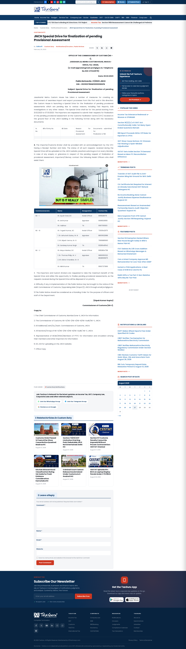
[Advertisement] (50, 75)
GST (101, 17)
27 (135, 408)
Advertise (137, 624)
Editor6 (39, 47)
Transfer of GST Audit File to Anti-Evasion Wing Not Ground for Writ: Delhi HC (134, 176)
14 (140, 399)
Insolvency (94, 628)
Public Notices (79, 46)
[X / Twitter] (48, 2)
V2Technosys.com (74, 640)
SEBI (127, 17)
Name (39, 531)
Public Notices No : (84, 81)
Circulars (115, 621)
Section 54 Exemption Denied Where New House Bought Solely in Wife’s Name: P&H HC (133, 241)
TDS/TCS (71, 628)
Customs (94, 17)
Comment (40, 505)
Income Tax (44, 17)
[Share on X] (97, 48)
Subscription (109, 2)
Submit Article (138, 621)
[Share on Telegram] (111, 48)
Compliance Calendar (120, 628)
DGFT (117, 17)
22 (145, 403)
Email (39, 540)
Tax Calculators (117, 631)
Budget (54, 17)
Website (39, 549)
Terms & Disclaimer (145, 640)
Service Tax (63, 17)
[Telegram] (64, 2)
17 (120, 403)
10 (120, 399)
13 (135, 399)
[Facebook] (45, 2)
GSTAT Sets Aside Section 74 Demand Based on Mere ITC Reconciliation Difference (134, 154)
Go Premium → (135, 100)
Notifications (116, 618)
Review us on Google (48, 407)
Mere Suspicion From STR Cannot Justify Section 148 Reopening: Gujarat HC (134, 218)
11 (125, 399)
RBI (123, 17)
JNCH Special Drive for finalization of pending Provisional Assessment (68, 38)
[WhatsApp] (61, 2)
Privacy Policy (133, 640)
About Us (137, 618)
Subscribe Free (83, 596)
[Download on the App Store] (132, 599)
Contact (136, 628)
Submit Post (134, 2)
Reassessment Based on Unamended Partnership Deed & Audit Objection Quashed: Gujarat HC (134, 208)
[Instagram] (58, 2)
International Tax (74, 631)
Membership (138, 631)
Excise (85, 17)
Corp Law (143, 17)
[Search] (98, 2)
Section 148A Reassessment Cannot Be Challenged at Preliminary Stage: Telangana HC (102, 22)
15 (144, 399)
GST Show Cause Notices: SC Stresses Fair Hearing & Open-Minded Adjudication (134, 144)
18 (125, 403)
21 (139, 403)
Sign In (146, 2)
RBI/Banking (94, 624)
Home (36, 17)
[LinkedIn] (54, 2)
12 (130, 399)
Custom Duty (44, 28)
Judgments (116, 624)
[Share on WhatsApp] (107, 48)
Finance (134, 17)
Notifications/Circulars (59, 28)
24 (120, 408)
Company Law (75, 17)
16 (149, 399)
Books (122, 2)
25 (125, 408)
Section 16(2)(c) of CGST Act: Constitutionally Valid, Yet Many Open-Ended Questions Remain (134, 125)
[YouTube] (51, 2)
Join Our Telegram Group (77, 401)
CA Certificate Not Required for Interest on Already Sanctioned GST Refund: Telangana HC (135, 187)
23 (149, 403)
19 (130, 403)
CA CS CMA (109, 17)
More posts (123, 162)
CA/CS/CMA (94, 631)
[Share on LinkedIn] (102, 48)
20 (135, 403)
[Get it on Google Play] (116, 599)
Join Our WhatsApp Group (50, 401)
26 (130, 408)
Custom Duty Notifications (55, 387)
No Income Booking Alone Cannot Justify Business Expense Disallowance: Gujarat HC (134, 197)
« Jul (119, 416)
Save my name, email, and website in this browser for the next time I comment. (64, 558)
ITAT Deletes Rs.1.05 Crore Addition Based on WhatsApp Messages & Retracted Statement (132, 251)
